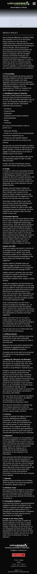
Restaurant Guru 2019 (16, 557)
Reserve (23, 564)
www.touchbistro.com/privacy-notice (15, 402)
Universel (23, 552)
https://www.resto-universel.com (14, 43)
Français (16, 560)
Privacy (14, 564)
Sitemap (19, 562)
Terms (18, 564)
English (21, 560)
